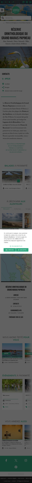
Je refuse (10, 250)
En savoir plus (17, 246)
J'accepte (23, 250)
